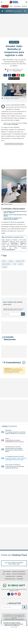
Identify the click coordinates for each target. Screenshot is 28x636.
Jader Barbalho (6, 264)
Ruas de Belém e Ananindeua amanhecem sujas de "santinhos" (15, 212)
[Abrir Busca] (26, 2)
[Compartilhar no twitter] (14, 75)
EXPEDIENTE (20, 579)
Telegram (23, 243)
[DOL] (14, 2)
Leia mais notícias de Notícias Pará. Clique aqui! (14, 563)
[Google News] (14, 78)
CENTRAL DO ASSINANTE (18, 571)
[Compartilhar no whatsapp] (22, 75)
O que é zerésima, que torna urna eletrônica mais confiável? (13, 218)
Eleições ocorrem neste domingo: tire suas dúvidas (15, 215)
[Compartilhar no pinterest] (18, 75)
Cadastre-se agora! (23, 314)
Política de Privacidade (9, 619)
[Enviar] (24, 607)
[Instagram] (15, 594)
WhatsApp (13, 243)
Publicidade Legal (10, 579)
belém (4, 261)
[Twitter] (8, 594)
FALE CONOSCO (7, 571)
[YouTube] (19, 594)
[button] (17, 6)
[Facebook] (12, 594)
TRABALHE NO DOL (10, 576)
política (21, 264)
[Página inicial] (2, 11)
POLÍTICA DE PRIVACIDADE (19, 574)
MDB (14, 264)
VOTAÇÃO (4, 267)
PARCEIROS (19, 576)
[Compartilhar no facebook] (9, 75)
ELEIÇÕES (11, 261)
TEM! (3, 574)
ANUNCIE (8, 574)
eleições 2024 (20, 261)
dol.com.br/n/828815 (8, 250)
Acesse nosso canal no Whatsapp (15, 123)
